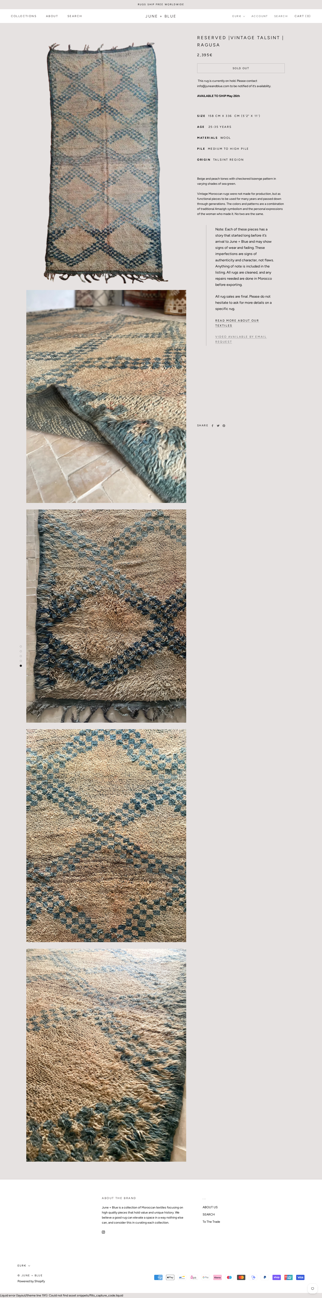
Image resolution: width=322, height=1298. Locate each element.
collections (24, 16)
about (52, 16)
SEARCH (74, 16)
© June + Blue (30, 1275)
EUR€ (236, 16)
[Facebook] (212, 425)
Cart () (303, 16)
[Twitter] (218, 425)
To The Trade (211, 1222)
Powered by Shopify (31, 1281)
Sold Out (241, 68)
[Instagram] (103, 1232)
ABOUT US (210, 1207)
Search (281, 16)
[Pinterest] (224, 425)
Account (259, 16)
